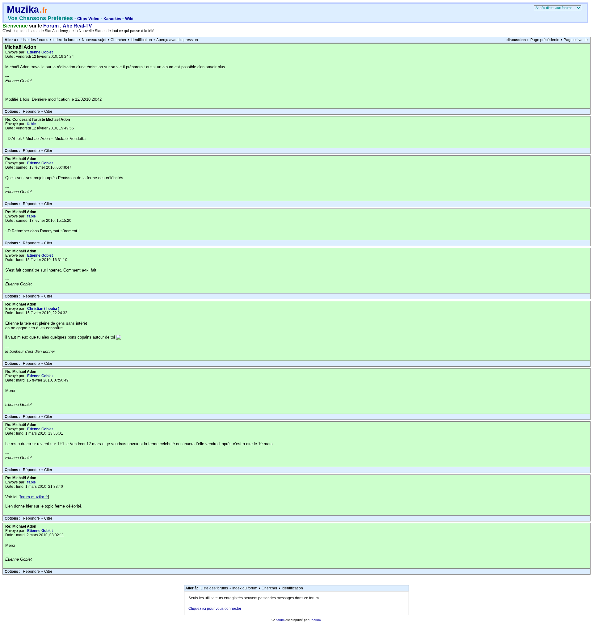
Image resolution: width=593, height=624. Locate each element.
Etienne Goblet (40, 52)
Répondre (31, 111)
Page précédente (544, 40)
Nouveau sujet (94, 40)
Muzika (23, 9)
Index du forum (65, 40)
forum (280, 620)
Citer (48, 111)
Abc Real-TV (77, 25)
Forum (51, 25)
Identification (141, 40)
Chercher (118, 40)
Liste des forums (34, 40)
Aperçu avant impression (177, 40)
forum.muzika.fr (34, 497)
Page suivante (576, 40)
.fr (43, 10)
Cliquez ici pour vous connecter (214, 608)
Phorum (315, 620)
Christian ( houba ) (43, 308)
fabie (31, 124)
